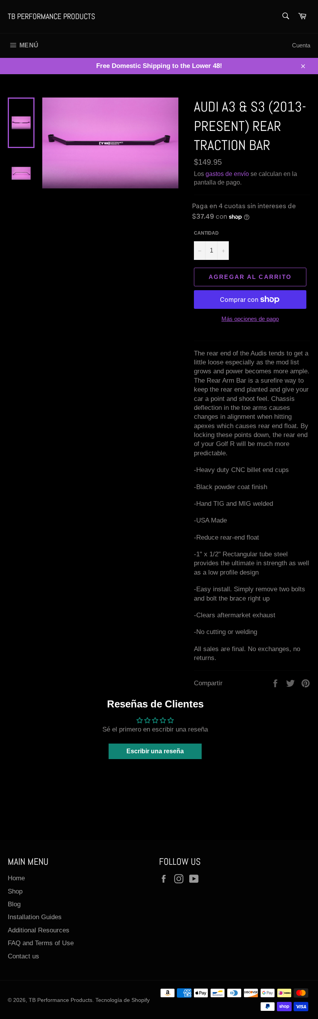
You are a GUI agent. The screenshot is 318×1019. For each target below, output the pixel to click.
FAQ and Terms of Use (41, 943)
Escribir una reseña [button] (155, 751)
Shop (15, 891)
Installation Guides (35, 917)
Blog (14, 904)
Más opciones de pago (250, 318)
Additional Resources (38, 930)
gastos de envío (227, 174)
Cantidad (206, 233)
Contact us (23, 956)
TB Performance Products (51, 16)
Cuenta (301, 45)
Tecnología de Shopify (122, 1000)
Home (16, 878)
